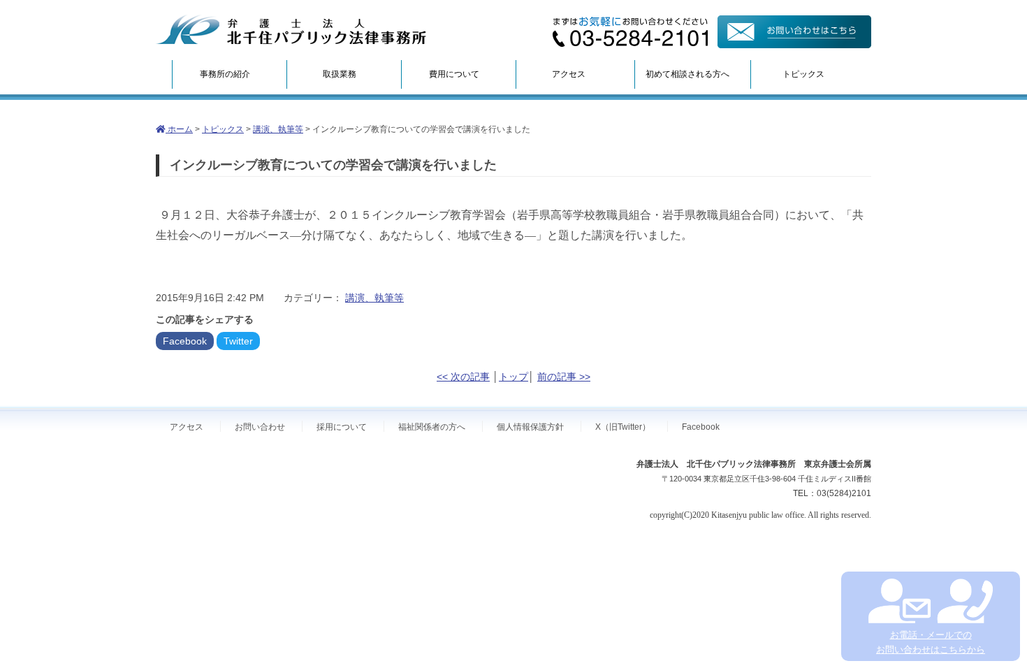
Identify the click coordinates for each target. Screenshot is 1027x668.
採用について (341, 427)
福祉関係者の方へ (431, 427)
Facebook (185, 341)
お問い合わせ (260, 427)
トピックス (803, 74)
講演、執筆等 (278, 129)
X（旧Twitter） (622, 427)
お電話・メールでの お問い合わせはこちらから (930, 642)
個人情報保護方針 (530, 427)
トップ (513, 376)
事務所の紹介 (225, 74)
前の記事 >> (563, 376)
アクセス (568, 74)
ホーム (179, 129)
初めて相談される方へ (687, 74)
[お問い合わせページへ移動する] (794, 44)
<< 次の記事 (463, 376)
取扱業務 (339, 74)
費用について (454, 74)
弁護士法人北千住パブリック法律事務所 (291, 29)
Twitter (238, 341)
